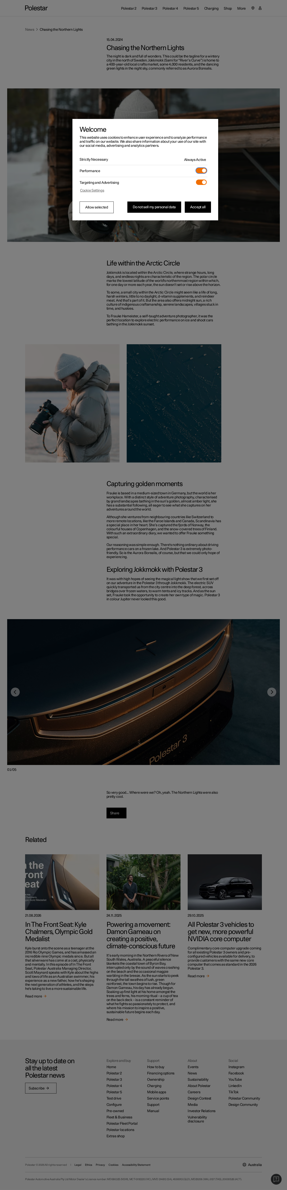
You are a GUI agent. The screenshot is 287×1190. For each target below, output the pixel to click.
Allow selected (96, 207)
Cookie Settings (92, 190)
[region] (145, 169)
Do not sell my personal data (154, 207)
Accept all (198, 207)
